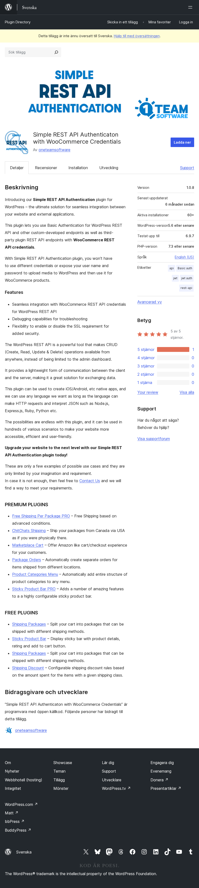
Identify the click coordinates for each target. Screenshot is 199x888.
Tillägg (59, 779)
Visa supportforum (153, 438)
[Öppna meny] (191, 7)
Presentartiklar (165, 788)
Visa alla (187, 392)
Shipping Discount (28, 667)
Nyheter (12, 771)
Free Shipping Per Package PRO (41, 516)
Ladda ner (182, 142)
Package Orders (26, 559)
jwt (175, 278)
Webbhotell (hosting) (23, 779)
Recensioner (46, 167)
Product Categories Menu (35, 574)
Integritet (13, 788)
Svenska (24, 852)
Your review (147, 392)
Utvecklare (111, 779)
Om (8, 762)
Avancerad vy (149, 301)
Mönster (60, 788)
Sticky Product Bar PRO (34, 588)
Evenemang (160, 771)
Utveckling (108, 167)
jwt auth (186, 278)
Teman (59, 771)
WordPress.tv (116, 788)
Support (187, 167)
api (171, 268)
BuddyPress (18, 830)
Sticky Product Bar (29, 638)
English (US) (184, 257)
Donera (159, 779)
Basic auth (185, 268)
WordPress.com (21, 804)
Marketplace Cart (27, 545)
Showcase (62, 762)
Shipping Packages (29, 624)
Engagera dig (162, 762)
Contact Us (89, 480)
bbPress (15, 821)
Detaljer (17, 167)
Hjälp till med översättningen (137, 36)
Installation (78, 167)
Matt (11, 812)
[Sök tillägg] (56, 52)
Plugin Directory (18, 22)
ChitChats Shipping (29, 530)
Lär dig (108, 762)
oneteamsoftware (54, 149)
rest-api (186, 288)
